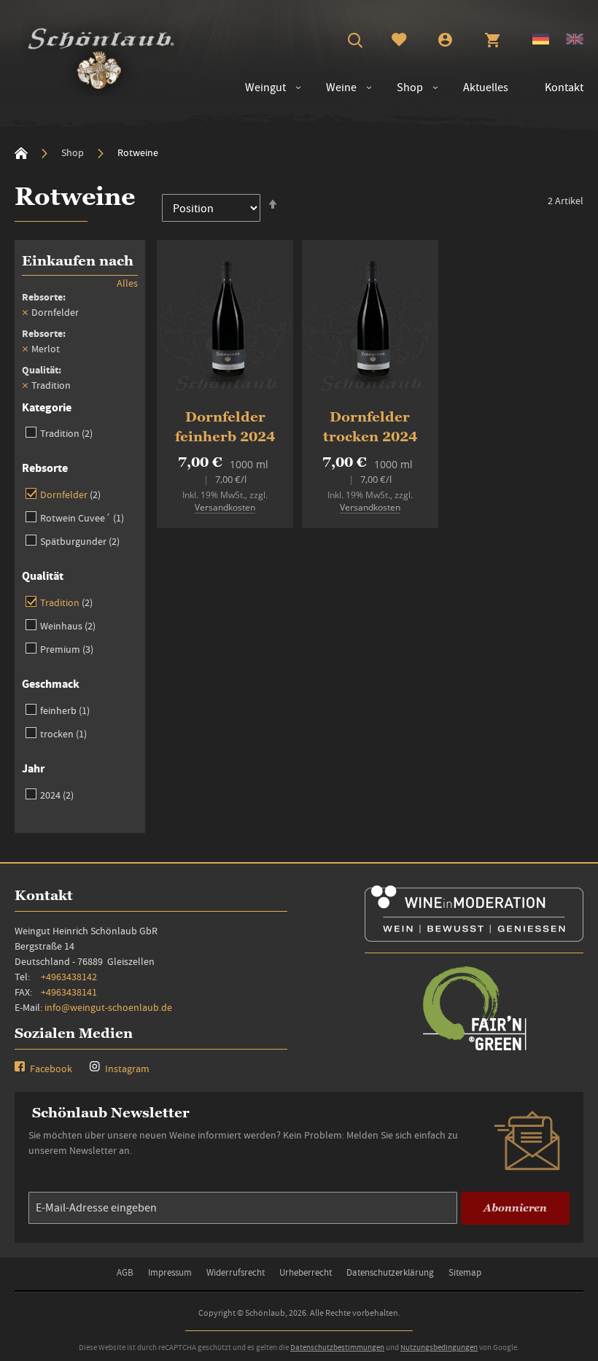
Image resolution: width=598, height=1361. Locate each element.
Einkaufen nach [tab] (77, 260)
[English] (574, 41)
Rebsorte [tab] (45, 468)
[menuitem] (334, 88)
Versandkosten (225, 507)
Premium (66, 649)
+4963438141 (69, 992)
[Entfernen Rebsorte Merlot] (25, 349)
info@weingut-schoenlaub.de (108, 1007)
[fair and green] (474, 1049)
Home (21, 153)
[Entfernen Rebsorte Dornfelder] (25, 312)
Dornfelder (70, 494)
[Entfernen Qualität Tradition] (25, 385)
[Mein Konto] (445, 41)
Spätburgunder (80, 541)
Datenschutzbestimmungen (337, 1347)
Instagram (126, 1068)
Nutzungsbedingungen (439, 1347)
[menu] (406, 88)
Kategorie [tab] (46, 407)
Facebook (50, 1068)
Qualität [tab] (42, 575)
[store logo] (101, 55)
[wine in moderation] (474, 937)
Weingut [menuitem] (265, 87)
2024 (57, 795)
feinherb (65, 710)
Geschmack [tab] (50, 683)
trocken (63, 733)
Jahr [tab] (33, 768)
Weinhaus (68, 625)
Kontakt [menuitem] (564, 87)
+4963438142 (69, 976)
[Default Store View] (540, 41)
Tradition (66, 433)
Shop (73, 152)
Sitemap (464, 1272)
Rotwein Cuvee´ (82, 517)
